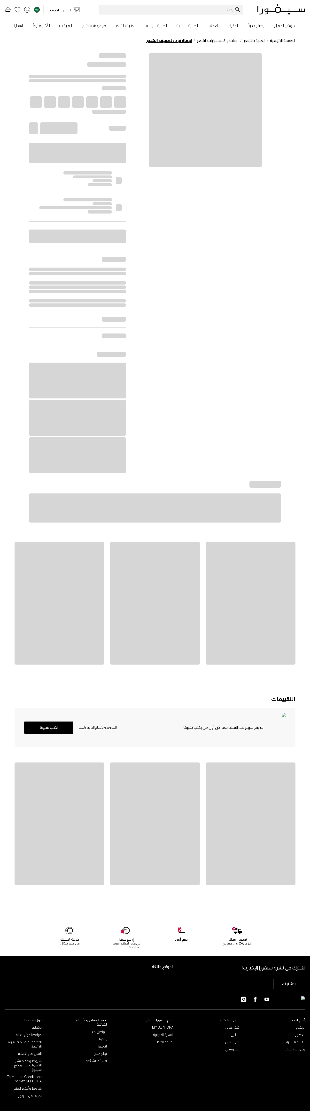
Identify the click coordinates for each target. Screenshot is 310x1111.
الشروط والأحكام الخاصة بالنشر (97, 727)
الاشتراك (289, 984)
